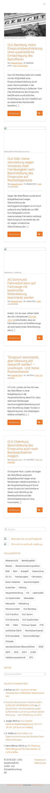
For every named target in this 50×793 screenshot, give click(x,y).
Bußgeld (25, 571)
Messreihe (10, 603)
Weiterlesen (14, 113)
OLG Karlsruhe (12, 619)
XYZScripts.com (37, 785)
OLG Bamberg (29, 608)
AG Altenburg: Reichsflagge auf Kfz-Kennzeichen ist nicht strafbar (23, 749)
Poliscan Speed (29, 625)
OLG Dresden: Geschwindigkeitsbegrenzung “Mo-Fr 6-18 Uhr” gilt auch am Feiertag (24, 724)
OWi (7, 625)
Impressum (39, 759)
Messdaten (29, 598)
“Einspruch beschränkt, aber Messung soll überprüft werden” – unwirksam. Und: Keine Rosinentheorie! (23, 364)
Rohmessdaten (12, 635)
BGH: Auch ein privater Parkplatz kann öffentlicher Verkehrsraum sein (25, 693)
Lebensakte (38, 592)
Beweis (8, 565)
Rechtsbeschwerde (34, 630)
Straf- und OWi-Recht (20, 66)
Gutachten (10, 587)
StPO (7, 652)
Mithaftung (24, 603)
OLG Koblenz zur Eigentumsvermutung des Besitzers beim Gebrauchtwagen (25, 736)
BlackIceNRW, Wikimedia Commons (17, 151)
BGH (15, 571)
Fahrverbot (37, 576)
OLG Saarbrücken (30, 619)
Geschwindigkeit (31, 582)
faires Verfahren (12, 582)
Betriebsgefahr (28, 560)
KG (27, 592)
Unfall (33, 652)
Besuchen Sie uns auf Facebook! (26, 538)
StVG (16, 652)
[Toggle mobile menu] (44, 4)
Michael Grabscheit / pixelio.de (15, 38)
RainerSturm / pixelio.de (12, 272)
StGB (40, 646)
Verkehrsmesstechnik (15, 657)
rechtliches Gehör (13, 630)
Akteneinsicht (11, 560)
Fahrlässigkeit (21, 576)
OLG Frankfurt (11, 614)
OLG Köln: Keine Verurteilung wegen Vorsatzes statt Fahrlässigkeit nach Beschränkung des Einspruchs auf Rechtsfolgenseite (20, 169)
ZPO (31, 657)
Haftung (22, 587)
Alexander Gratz (16, 63)
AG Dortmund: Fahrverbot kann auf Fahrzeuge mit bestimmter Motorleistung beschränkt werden (21, 288)
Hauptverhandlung (14, 592)
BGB (7, 571)
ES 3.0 (8, 576)
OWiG (15, 625)
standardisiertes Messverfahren (20, 646)
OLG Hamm (27, 614)
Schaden (9, 641)
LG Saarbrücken (12, 598)
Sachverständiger (31, 635)
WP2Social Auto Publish (15, 785)
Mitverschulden (12, 608)
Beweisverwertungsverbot (28, 565)
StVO (24, 652)
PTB (41, 625)
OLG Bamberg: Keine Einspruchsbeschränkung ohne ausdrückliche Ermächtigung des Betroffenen (24, 52)
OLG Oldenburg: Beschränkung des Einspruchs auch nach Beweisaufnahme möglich (22, 448)
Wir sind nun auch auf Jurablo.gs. (27, 544)
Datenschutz (38, 571)
